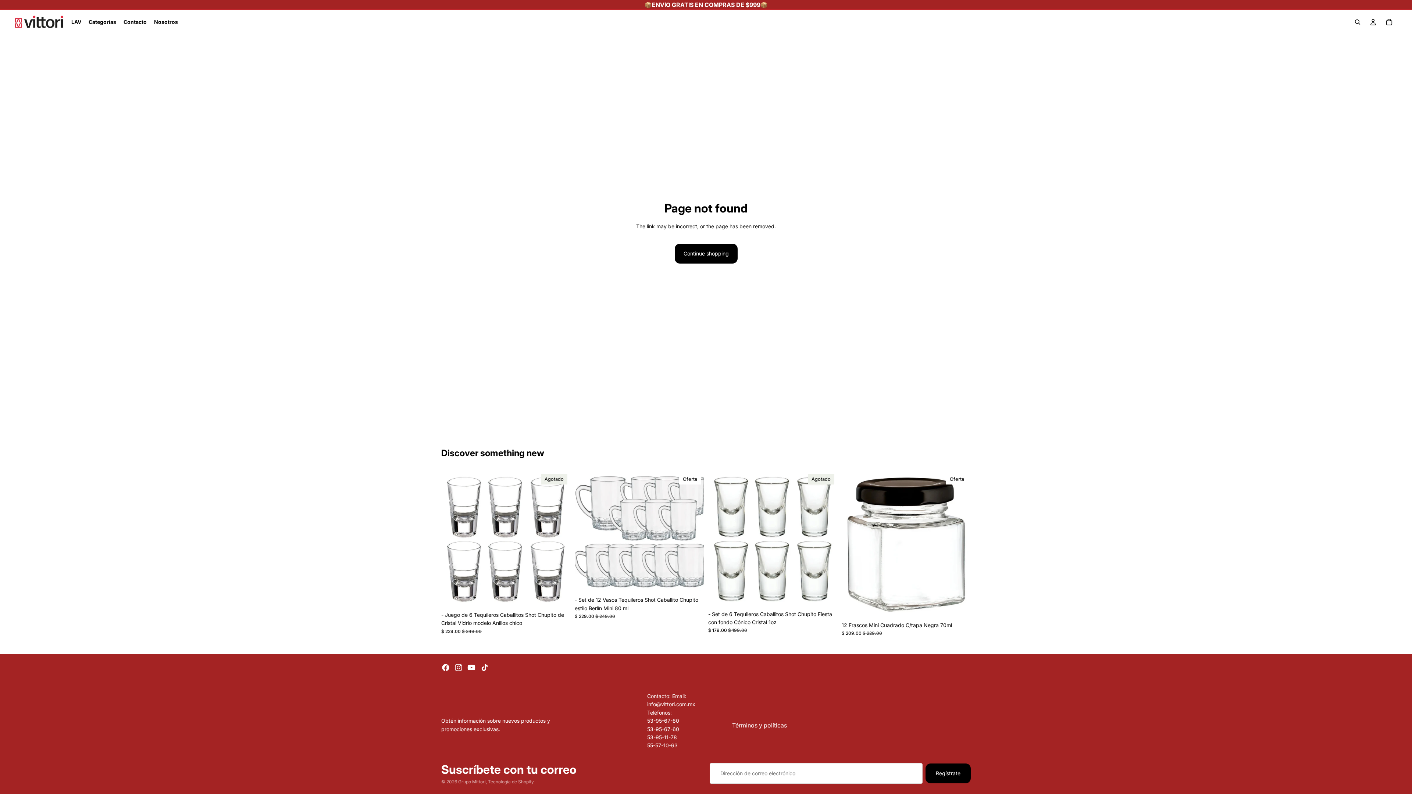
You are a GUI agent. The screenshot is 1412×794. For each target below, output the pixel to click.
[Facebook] (445, 667)
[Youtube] (471, 667)
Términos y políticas (759, 725)
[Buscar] (1357, 22)
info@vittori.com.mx (671, 704)
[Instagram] (458, 667)
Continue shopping (706, 253)
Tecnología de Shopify (511, 781)
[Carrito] (1389, 22)
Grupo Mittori (472, 781)
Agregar (698, 581)
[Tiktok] (484, 667)
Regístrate (948, 773)
